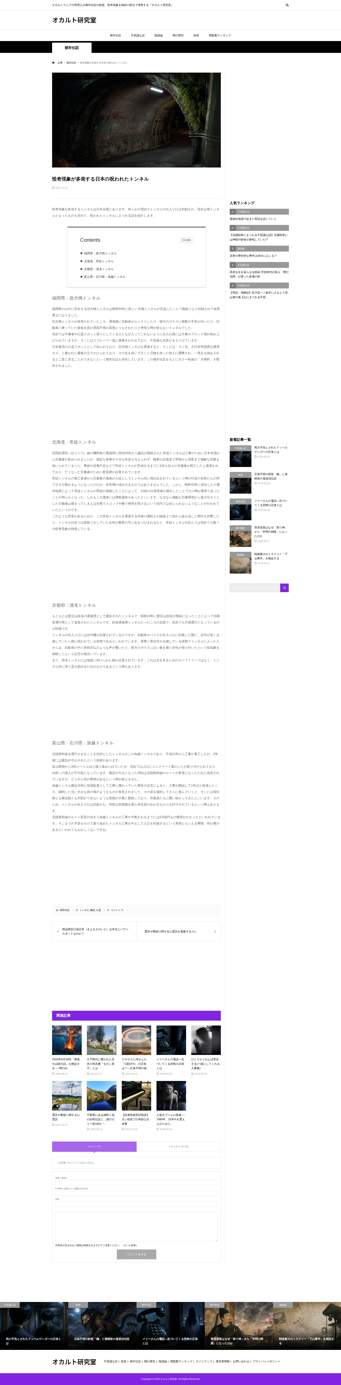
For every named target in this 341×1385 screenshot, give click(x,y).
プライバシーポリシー (266, 1361)
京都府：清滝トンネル (99, 269)
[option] (34, 1326)
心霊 (98, 910)
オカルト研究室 (74, 19)
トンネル (84, 910)
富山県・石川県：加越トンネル (105, 276)
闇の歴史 (178, 35)
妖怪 (196, 35)
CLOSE (187, 240)
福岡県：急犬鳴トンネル (100, 253)
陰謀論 (159, 35)
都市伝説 (115, 35)
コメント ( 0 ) (94, 1146)
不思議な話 (138, 35)
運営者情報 (223, 1361)
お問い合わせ (241, 1361)
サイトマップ (204, 1361)
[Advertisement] (85, 402)
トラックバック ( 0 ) (178, 1146)
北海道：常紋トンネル (99, 261)
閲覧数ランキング (220, 35)
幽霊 (92, 910)
